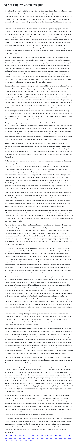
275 (60, 436)
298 (20, 438)
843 (64, 436)
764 (37, 436)
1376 (6, 440)
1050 (69, 436)
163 (51, 436)
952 (20, 436)
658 (33, 438)
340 (33, 436)
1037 (60, 438)
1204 (69, 438)
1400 (10, 438)
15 (65, 438)
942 (37, 438)
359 (24, 436)
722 (42, 436)
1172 (6, 436)
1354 (42, 438)
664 (15, 436)
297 (26, 440)
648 (47, 438)
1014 (11, 440)
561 (24, 438)
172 (6, 438)
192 (29, 438)
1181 (21, 440)
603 (56, 438)
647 (11, 436)
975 (56, 436)
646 (28, 436)
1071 (16, 440)
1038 (30, 440)
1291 (46, 436)
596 (15, 438)
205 (51, 438)
